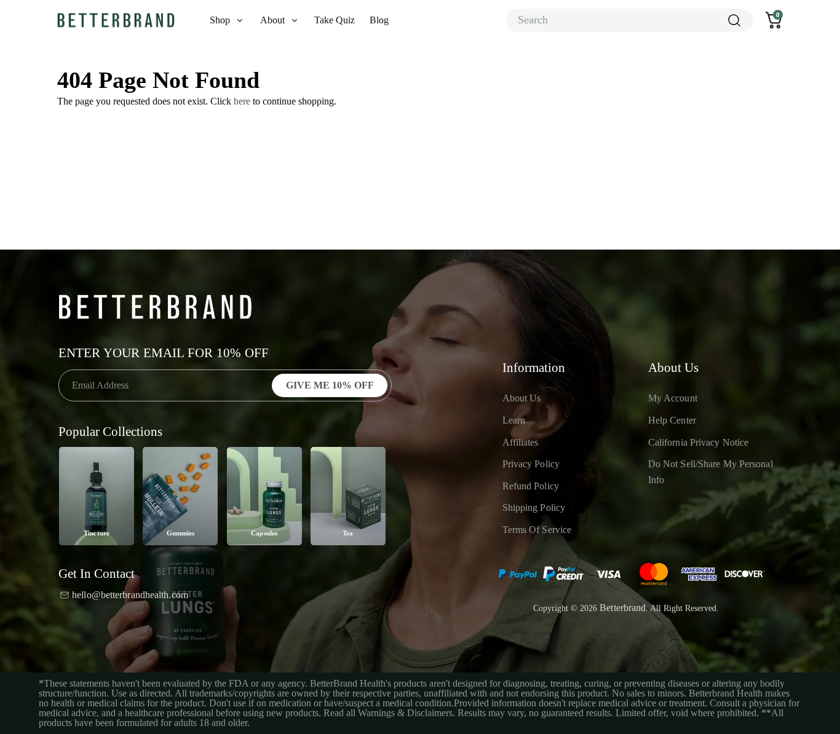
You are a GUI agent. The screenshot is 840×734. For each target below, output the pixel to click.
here (242, 101)
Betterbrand (623, 607)
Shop (220, 20)
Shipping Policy (534, 507)
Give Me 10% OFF (330, 385)
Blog (379, 20)
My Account (672, 398)
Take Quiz (334, 20)
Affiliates (520, 442)
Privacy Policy (531, 464)
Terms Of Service (537, 529)
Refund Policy (530, 486)
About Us (521, 398)
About (272, 20)
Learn (514, 420)
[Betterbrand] (116, 20)
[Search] (733, 20)
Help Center (672, 420)
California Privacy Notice (698, 442)
